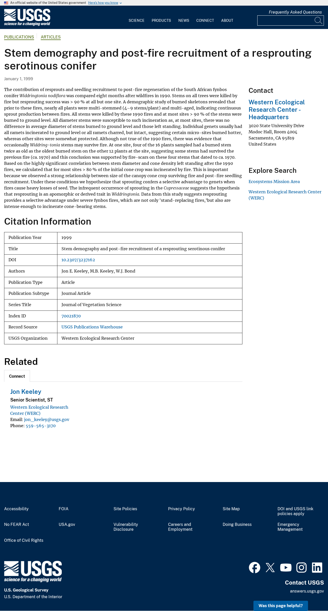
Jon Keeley (25, 391)
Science (137, 20)
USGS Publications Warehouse (92, 327)
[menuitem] (136, 17)
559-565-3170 (41, 425)
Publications (19, 37)
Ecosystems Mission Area (274, 181)
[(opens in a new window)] (254, 567)
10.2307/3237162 (78, 259)
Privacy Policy (181, 509)
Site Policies (125, 509)
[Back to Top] (309, 592)
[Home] (27, 24)
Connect (205, 20)
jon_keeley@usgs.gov (46, 419)
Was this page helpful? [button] (281, 605)
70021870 (71, 316)
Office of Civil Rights (23, 540)
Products (161, 20)
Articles (51, 37)
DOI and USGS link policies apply (295, 511)
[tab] (17, 376)
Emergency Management (290, 527)
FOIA (63, 509)
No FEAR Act (16, 524)
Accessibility (16, 509)
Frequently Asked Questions (295, 12)
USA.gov (67, 524)
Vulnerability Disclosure (126, 527)
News (183, 20)
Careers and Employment (180, 527)
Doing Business (237, 524)
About (227, 20)
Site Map (231, 509)
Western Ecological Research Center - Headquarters (277, 109)
